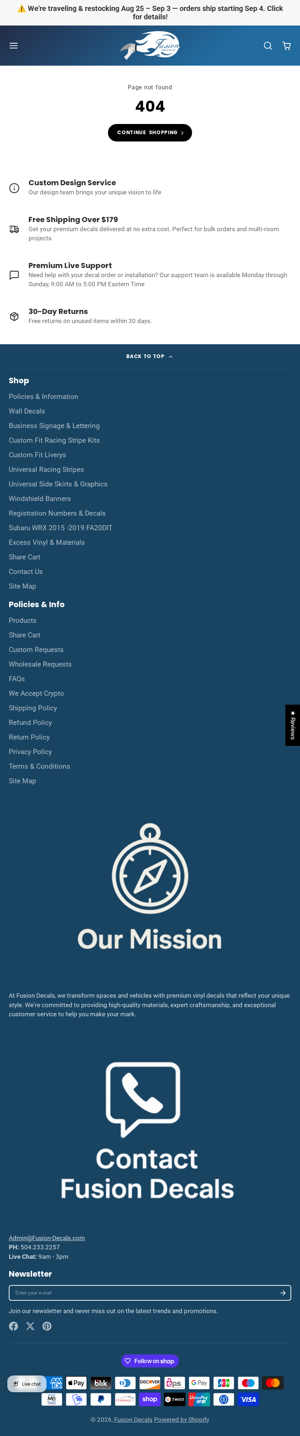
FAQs (17, 679)
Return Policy (29, 737)
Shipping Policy (33, 708)
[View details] (150, 188)
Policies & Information (43, 397)
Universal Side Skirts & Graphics (58, 484)
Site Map (22, 586)
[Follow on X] (30, 1326)
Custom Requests (36, 650)
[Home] (150, 46)
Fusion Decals (133, 1419)
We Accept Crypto (36, 694)
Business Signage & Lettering (54, 426)
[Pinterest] (47, 1326)
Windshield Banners (40, 499)
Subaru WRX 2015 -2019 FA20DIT (60, 528)
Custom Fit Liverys (37, 455)
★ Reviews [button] (293, 725)
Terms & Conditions (39, 766)
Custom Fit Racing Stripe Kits (54, 440)
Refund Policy (30, 723)
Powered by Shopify (181, 1419)
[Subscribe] (283, 1293)
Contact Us (26, 572)
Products (23, 621)
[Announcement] (150, 13)
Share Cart (24, 557)
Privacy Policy (30, 752)
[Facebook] (13, 1326)
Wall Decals (27, 411)
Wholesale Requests (40, 664)
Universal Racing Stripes (46, 470)
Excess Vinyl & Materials (47, 543)
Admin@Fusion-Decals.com (47, 1238)
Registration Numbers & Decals (57, 513)
